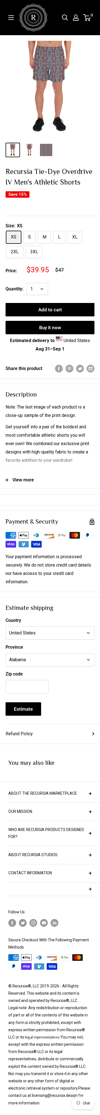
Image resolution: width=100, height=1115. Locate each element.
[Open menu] (11, 17)
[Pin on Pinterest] (69, 368)
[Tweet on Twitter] (80, 368)
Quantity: (14, 289)
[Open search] (65, 18)
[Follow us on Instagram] (33, 923)
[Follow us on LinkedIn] (54, 923)
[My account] (76, 18)
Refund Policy (19, 733)
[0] (87, 17)
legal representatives (42, 1037)
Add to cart (50, 309)
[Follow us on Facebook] (12, 923)
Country (13, 620)
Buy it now (50, 327)
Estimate (23, 709)
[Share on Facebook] (59, 368)
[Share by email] (90, 368)
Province (14, 647)
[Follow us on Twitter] (23, 923)
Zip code (14, 674)
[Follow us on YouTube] (44, 923)
